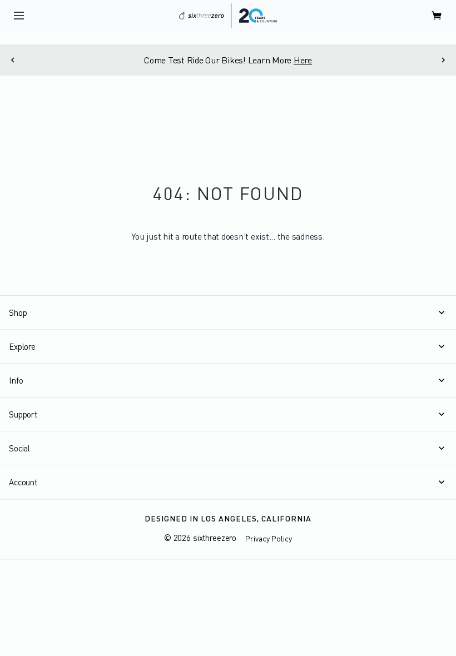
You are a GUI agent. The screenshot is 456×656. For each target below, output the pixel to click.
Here (303, 60)
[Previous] (12, 60)
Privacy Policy (268, 538)
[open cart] (437, 15)
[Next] (443, 60)
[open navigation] (18, 15)
